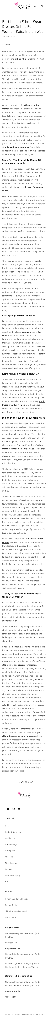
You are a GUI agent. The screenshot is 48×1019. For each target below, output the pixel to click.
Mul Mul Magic (11, 844)
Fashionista (10, 838)
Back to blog (26, 782)
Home (7, 825)
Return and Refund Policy (16, 898)
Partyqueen (10, 850)
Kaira (12, 1014)
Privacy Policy (11, 905)
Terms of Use (11, 917)
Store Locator (11, 863)
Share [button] (7, 44)
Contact (8, 869)
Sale (7, 881)
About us (9, 856)
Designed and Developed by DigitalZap (29, 1014)
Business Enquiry (12, 875)
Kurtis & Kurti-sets (13, 832)
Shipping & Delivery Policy (17, 911)
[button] (6, 6)
